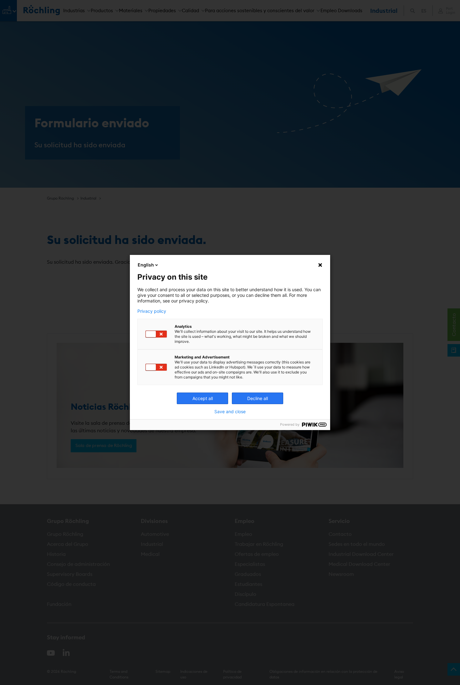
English (146, 264)
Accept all (202, 398)
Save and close (230, 411)
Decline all (257, 398)
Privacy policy (151, 311)
